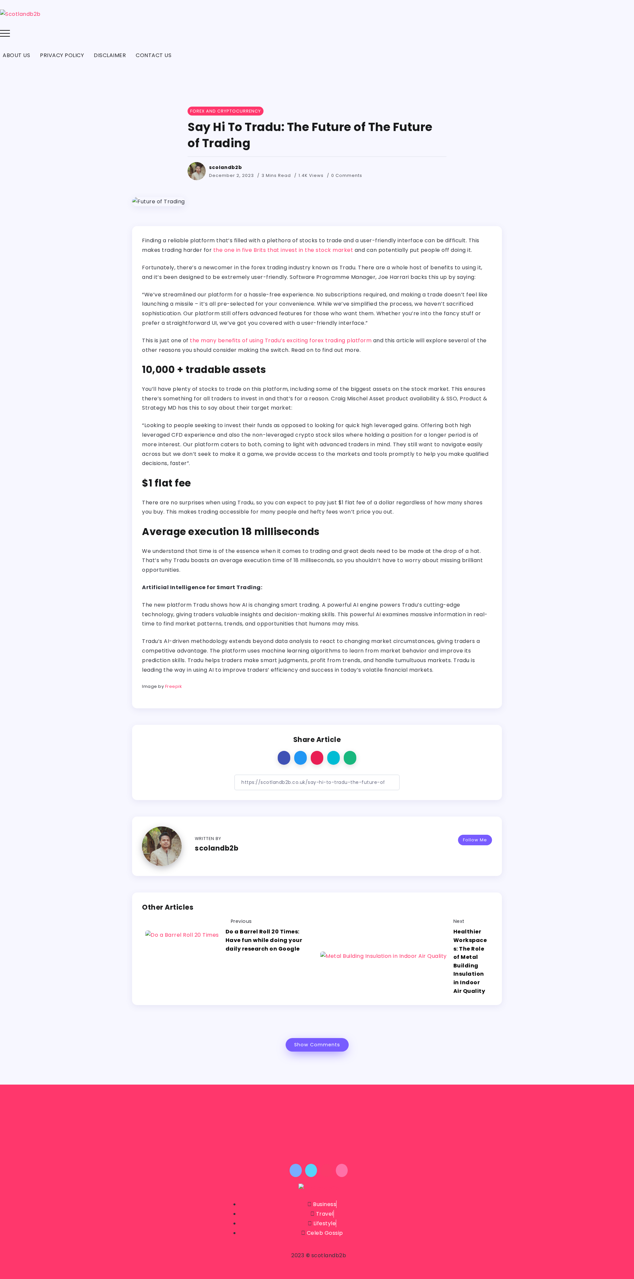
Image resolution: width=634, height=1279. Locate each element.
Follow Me (475, 840)
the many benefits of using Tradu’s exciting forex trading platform (280, 340)
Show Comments (317, 1044)
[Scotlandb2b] (20, 14)
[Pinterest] (326, 1170)
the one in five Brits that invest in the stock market (283, 250)
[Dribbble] (342, 1170)
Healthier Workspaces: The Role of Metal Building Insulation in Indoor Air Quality (470, 961)
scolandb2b (225, 167)
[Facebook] (296, 1170)
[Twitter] (311, 1170)
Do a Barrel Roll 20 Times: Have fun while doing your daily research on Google (264, 940)
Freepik (173, 686)
